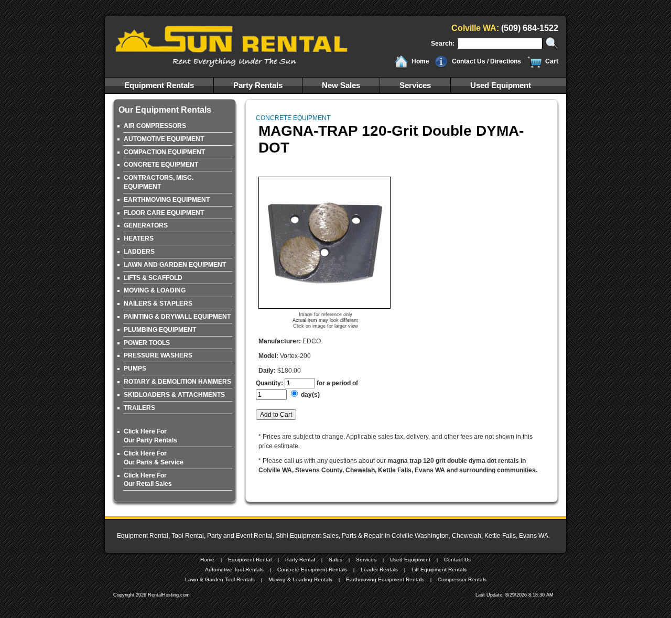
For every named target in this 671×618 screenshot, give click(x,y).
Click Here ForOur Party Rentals (150, 436)
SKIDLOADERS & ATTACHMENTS (174, 394)
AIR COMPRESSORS (155, 125)
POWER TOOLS (147, 342)
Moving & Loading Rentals (300, 579)
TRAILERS (139, 407)
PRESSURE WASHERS (158, 355)
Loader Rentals (379, 569)
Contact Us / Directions (486, 61)
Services (415, 85)
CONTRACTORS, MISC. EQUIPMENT (158, 182)
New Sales (341, 85)
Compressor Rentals (462, 579)
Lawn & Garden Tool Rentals (220, 579)
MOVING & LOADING (155, 290)
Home (420, 61)
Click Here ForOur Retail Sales (148, 480)
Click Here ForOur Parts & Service (153, 458)
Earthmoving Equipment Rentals (385, 579)
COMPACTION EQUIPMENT (164, 152)
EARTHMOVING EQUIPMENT (167, 199)
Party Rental (300, 559)
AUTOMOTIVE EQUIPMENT (164, 139)
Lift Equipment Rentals (439, 569)
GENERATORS (146, 225)
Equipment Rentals (159, 85)
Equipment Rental (250, 559)
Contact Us (457, 559)
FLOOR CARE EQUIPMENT (164, 212)
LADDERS (139, 251)
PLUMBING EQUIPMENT (160, 329)
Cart (551, 61)
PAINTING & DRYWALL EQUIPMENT (177, 316)
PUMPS (135, 368)
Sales (335, 559)
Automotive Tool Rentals (234, 569)
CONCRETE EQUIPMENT (161, 164)
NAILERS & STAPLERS (158, 303)
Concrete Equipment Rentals (312, 569)
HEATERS (139, 238)
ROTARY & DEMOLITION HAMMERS (177, 381)
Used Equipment (500, 85)
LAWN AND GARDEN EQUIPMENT (175, 264)
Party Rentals (258, 85)
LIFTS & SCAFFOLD (153, 277)
